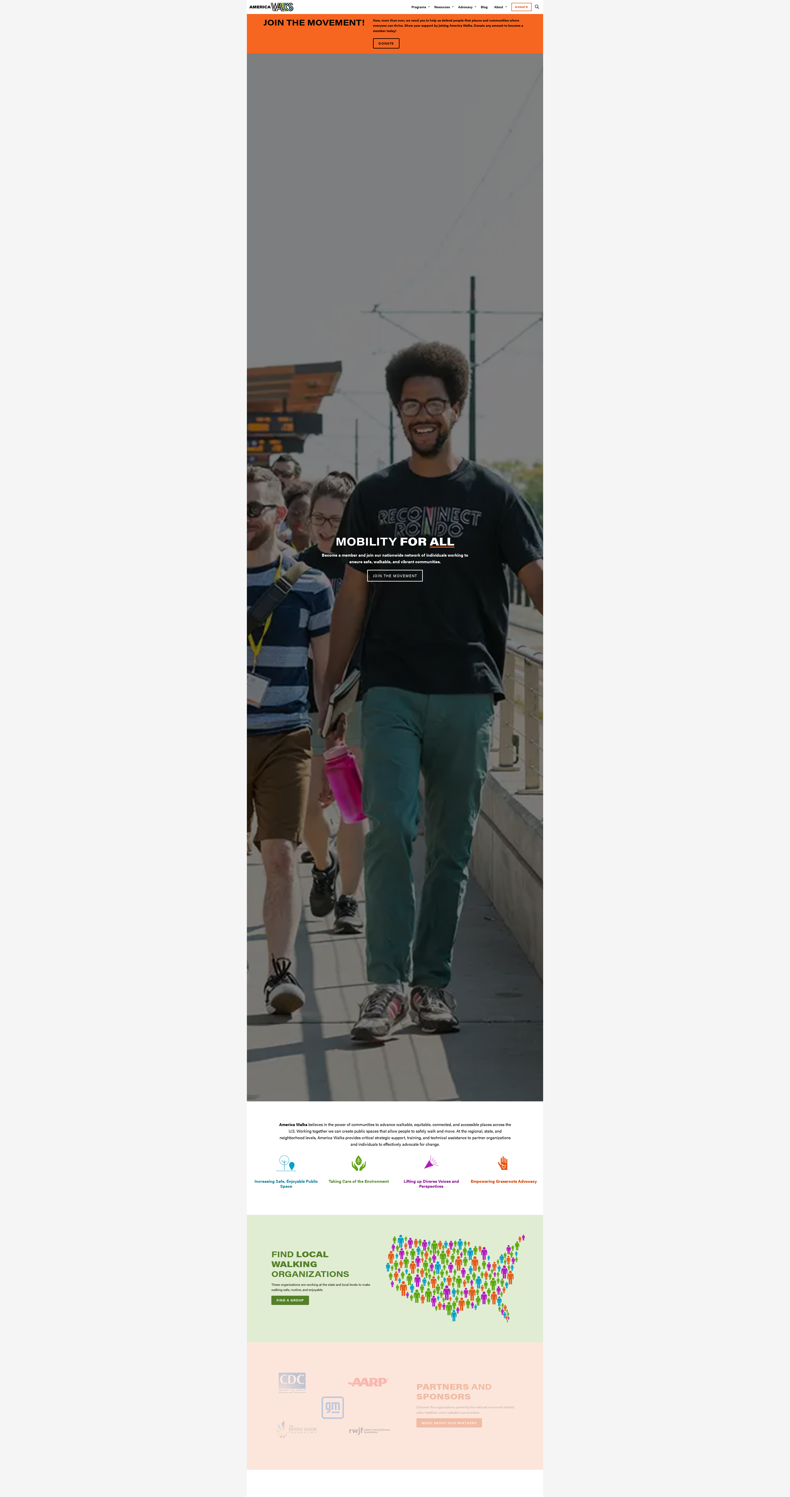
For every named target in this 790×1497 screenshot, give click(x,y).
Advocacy (465, 7)
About (498, 7)
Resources (442, 7)
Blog (484, 7)
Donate (521, 7)
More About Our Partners (449, 1423)
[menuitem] (419, 7)
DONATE (386, 43)
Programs (418, 7)
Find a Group (290, 1300)
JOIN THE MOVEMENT (395, 575)
